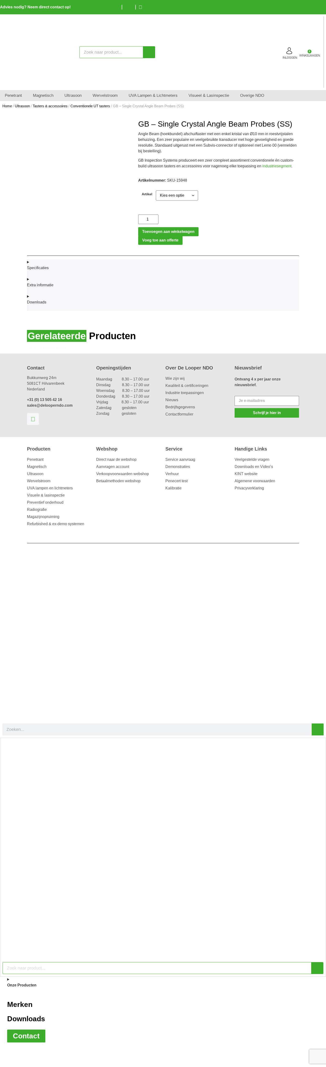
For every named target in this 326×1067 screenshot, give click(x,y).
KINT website (246, 474)
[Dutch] (307, 6)
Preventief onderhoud (45, 502)
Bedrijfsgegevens (180, 407)
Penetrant (35, 459)
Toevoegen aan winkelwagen (168, 232)
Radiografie (37, 510)
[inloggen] (289, 50)
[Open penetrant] (25, 95)
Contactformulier (179, 414)
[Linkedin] (33, 419)
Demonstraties (177, 467)
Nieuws (171, 400)
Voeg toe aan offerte (160, 240)
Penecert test (176, 481)
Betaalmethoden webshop (118, 481)
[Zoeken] (149, 52)
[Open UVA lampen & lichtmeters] (181, 95)
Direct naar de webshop (116, 459)
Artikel (147, 194)
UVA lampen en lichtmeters (50, 488)
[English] (314, 6)
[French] (321, 6)
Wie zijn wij (175, 378)
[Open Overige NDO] (267, 95)
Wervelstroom (38, 481)
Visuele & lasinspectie (46, 495)
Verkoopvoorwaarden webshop (122, 474)
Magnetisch (37, 467)
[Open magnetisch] (57, 95)
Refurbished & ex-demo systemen (55, 524)
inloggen (290, 57)
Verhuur (172, 474)
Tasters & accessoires (50, 106)
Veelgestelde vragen (252, 459)
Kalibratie (173, 488)
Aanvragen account (112, 467)
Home (7, 106)
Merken (19, 1004)
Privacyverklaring (249, 488)
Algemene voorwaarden (255, 481)
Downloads (26, 1019)
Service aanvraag (180, 459)
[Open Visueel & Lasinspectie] (232, 95)
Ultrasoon (22, 106)
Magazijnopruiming (43, 517)
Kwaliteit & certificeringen (186, 386)
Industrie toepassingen (184, 393)
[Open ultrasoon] (85, 95)
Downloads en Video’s (254, 467)
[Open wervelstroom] (121, 95)
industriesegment (276, 166)
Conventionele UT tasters (90, 106)
